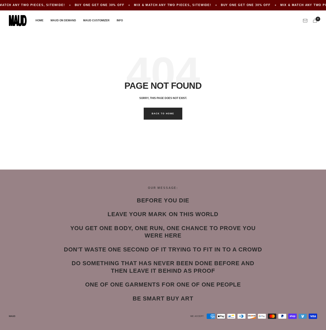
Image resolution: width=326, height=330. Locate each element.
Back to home (163, 113)
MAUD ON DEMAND (63, 20)
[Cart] (315, 20)
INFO (120, 20)
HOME (39, 20)
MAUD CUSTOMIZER (96, 20)
